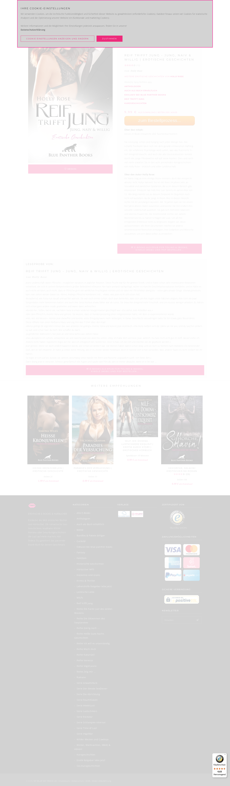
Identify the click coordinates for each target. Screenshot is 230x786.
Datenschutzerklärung (33, 29)
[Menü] (225, 755)
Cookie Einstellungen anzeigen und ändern (57, 38)
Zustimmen (109, 38)
